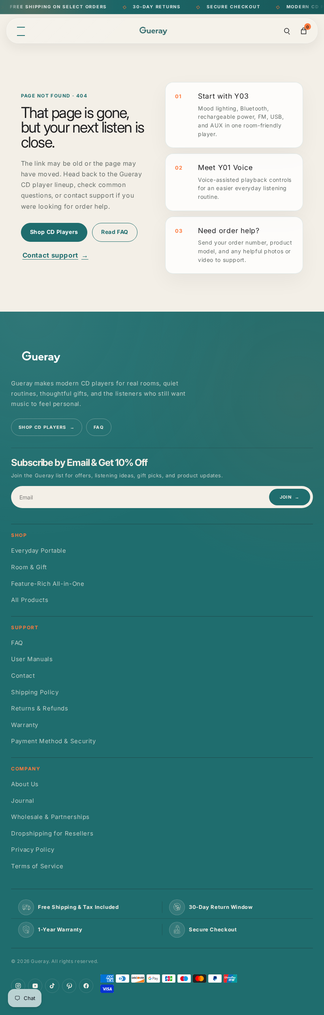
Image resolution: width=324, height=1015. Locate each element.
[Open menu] (21, 31)
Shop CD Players (54, 231)
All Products (30, 600)
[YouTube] (35, 986)
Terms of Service (37, 866)
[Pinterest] (69, 986)
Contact (23, 675)
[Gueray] (154, 30)
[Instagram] (18, 986)
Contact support (56, 255)
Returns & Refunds (39, 708)
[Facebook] (86, 986)
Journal (22, 800)
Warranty (24, 725)
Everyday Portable (38, 550)
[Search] (286, 30)
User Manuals (32, 659)
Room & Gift (29, 567)
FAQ (99, 427)
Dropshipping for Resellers (52, 833)
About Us (25, 784)
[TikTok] (52, 986)
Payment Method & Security (53, 741)
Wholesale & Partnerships (50, 817)
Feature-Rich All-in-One (48, 583)
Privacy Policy (33, 849)
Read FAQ (114, 231)
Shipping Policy (34, 692)
